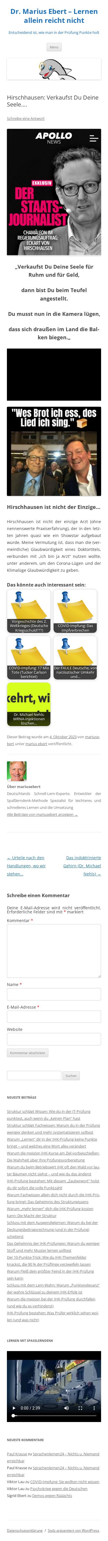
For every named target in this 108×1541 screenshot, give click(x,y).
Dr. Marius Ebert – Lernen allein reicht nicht (54, 16)
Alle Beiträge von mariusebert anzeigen (42, 814)
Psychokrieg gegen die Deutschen (59, 1488)
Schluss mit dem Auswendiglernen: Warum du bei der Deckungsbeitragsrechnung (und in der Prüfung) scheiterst (52, 1229)
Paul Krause (17, 1453)
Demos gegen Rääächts (52, 1495)
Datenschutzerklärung (25, 1530)
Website (14, 1029)
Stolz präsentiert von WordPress (73, 1530)
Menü (54, 47)
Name (14, 984)
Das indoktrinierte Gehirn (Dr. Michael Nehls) (82, 866)
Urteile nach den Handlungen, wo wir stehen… (26, 866)
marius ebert (36, 743)
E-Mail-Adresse (23, 1007)
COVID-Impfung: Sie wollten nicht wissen (64, 1481)
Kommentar (20, 920)
